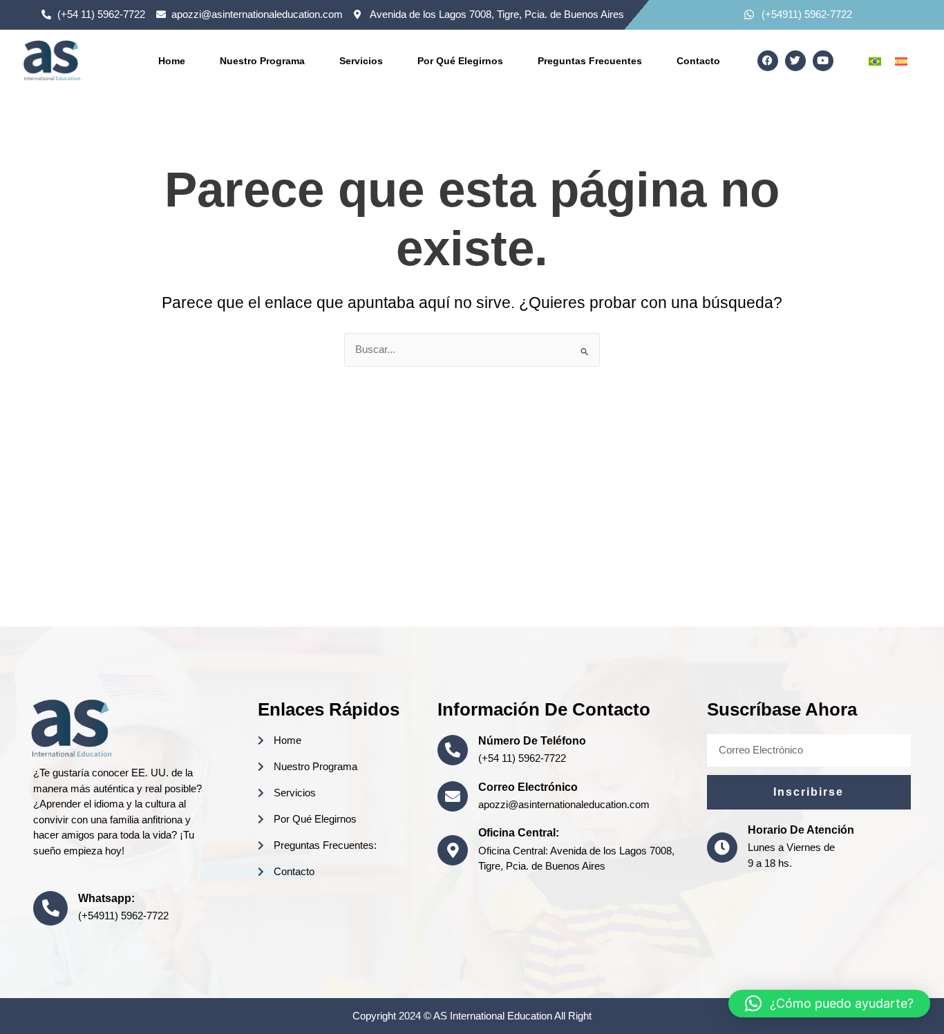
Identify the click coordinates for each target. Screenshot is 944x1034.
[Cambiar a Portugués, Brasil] (875, 61)
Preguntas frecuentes (590, 60)
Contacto (698, 60)
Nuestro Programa (262, 60)
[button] (829, 1003)
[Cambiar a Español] (901, 61)
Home (171, 60)
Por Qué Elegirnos (460, 60)
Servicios (361, 60)
